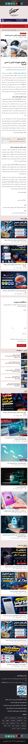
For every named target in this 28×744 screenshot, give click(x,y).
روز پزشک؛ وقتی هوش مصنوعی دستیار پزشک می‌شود (15, 240)
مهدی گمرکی (23, 241)
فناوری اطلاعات (14, 361)
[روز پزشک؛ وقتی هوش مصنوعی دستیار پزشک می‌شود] (14, 229)
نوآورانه (5, 725)
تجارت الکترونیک (19, 720)
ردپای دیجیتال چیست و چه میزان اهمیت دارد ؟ (16, 463)
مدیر (24, 37)
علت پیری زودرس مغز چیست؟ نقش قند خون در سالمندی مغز (14, 291)
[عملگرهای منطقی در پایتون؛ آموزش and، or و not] (24, 384)
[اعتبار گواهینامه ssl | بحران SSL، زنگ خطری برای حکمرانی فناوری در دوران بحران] (14, 524)
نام (12, 328)
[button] (26, 26)
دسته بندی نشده (23, 723)
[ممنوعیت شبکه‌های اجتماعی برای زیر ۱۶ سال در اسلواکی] (24, 356)
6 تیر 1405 (17, 441)
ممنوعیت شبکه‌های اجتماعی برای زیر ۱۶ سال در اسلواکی (12, 356)
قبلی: (14, 206)
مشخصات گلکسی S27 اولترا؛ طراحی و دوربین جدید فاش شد (12, 370)
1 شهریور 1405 (19, 617)
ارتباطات (18, 361)
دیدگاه (24, 310)
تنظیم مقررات (17, 354)
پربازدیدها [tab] (19, 350)
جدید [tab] (24, 350)
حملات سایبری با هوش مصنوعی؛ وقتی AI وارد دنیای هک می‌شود (14, 413)
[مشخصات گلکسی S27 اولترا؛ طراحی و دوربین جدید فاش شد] (24, 370)
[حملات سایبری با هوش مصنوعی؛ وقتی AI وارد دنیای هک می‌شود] (14, 402)
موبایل (19, 369)
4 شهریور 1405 (19, 568)
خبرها (3, 720)
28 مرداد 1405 (19, 415)
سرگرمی (7, 723)
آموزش (19, 383)
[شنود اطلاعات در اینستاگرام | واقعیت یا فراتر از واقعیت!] (14, 500)
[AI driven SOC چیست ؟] (14, 476)
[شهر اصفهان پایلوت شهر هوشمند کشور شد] (24, 363)
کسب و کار (13, 728)
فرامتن (3, 723)
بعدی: (19, 212)
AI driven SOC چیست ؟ (21, 487)
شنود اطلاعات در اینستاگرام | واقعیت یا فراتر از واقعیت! (15, 511)
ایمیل (25, 328)
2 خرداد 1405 (17, 464)
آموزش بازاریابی (19, 717)
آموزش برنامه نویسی (14, 383)
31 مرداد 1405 (17, 241)
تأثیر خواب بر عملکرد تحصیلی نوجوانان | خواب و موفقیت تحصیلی (14, 265)
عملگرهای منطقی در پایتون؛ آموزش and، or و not (13, 385)
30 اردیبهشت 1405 (19, 488)
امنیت (25, 409)
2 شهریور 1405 (19, 592)
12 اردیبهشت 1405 (16, 538)
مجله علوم (17, 725)
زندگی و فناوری (21, 30)
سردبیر (24, 267)
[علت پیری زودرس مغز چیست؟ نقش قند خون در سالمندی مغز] (14, 280)
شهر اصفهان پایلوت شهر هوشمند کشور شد (12, 363)
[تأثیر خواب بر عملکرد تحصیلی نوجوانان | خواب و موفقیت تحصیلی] (14, 254)
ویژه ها (18, 236)
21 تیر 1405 (19, 293)
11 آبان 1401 (20, 37)
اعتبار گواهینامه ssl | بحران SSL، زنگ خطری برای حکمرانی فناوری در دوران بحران (14, 535)
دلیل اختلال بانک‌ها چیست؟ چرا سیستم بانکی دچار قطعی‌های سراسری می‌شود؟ (15, 438)
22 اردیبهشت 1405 (18, 512)
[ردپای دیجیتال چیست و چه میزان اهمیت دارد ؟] (14, 453)
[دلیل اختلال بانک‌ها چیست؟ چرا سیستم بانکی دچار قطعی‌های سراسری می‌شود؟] (14, 427)
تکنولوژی (7, 720)
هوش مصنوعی (20, 200)
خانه (26, 30)
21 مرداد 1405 (19, 267)
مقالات (13, 725)
